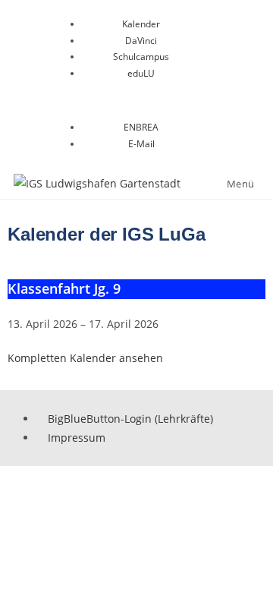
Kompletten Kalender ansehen (85, 358)
